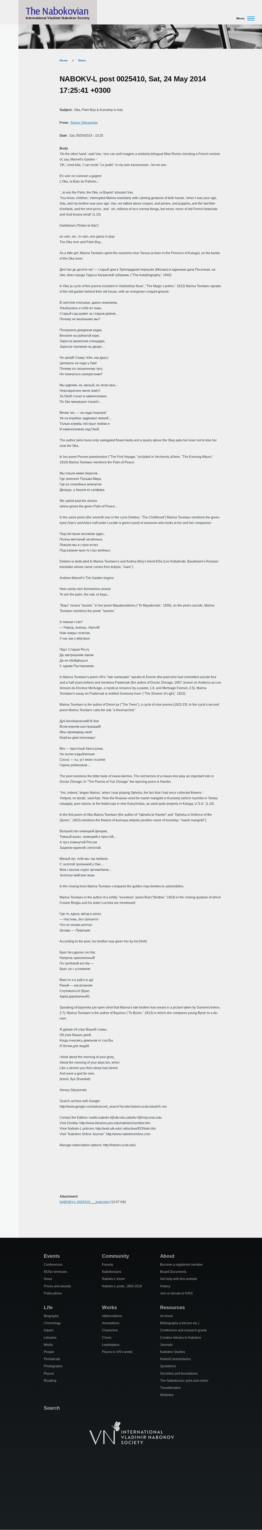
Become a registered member (181, 1264)
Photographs (53, 1366)
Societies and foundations (179, 1373)
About (167, 1256)
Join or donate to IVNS (176, 1293)
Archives (166, 1316)
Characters (110, 1330)
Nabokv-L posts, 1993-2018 (122, 1286)
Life (48, 1307)
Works (109, 1307)
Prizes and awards (57, 1286)
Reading (50, 1380)
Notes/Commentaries (175, 1359)
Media (48, 1344)
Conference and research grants (183, 1330)
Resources (172, 1307)
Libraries (50, 1337)
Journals (166, 1344)
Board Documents (173, 1271)
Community (115, 1256)
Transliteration (170, 1387)
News (82, 60)
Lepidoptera (110, 1344)
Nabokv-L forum (113, 1279)
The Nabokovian (57, 11)
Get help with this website (178, 1279)
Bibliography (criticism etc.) (179, 1323)
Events (52, 1256)
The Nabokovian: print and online (184, 1380)
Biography (51, 1316)
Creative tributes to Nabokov (180, 1337)
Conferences (53, 1264)
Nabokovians (111, 1271)
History (165, 1286)
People (49, 1352)
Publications (53, 1293)
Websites (167, 1395)
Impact (48, 1330)
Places (49, 1373)
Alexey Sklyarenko (84, 122)
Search (52, 1408)
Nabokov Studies (172, 1352)
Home (64, 60)
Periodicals (52, 1359)
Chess (106, 1337)
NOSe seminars (55, 1271)
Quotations (168, 1366)
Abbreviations (112, 1316)
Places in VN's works (117, 1352)
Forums (107, 1264)
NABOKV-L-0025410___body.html (85, 1202)
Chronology (52, 1323)
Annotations (110, 1323)
